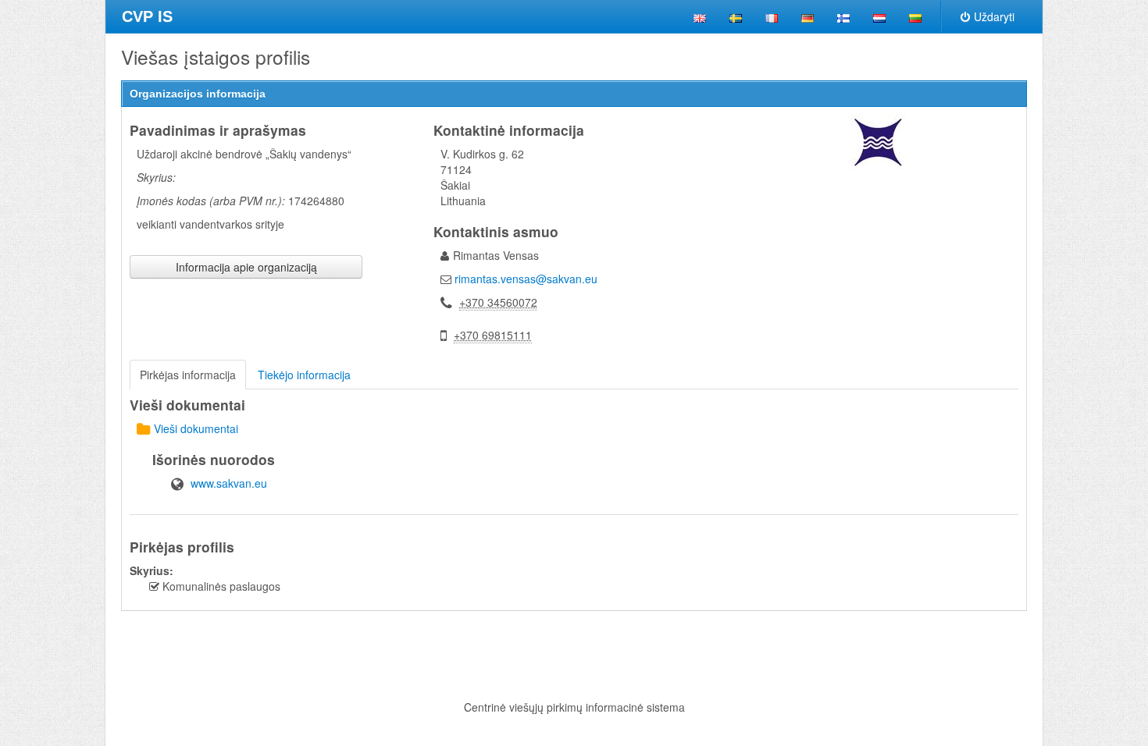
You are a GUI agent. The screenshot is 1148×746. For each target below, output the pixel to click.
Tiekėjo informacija (304, 374)
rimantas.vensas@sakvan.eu (526, 278)
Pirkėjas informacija (188, 374)
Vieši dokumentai (196, 428)
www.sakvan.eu (229, 483)
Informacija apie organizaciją (246, 267)
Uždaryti (994, 16)
